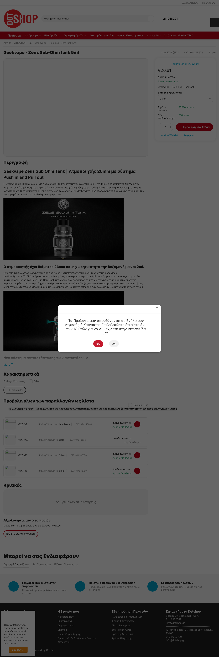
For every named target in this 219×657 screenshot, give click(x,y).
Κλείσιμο (157, 309)
